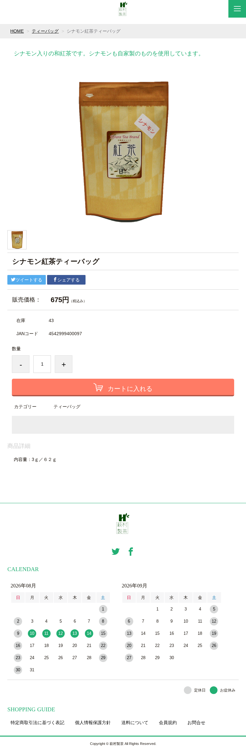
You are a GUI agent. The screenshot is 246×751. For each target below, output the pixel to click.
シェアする (68, 279)
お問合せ (196, 722)
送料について (134, 722)
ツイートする (28, 279)
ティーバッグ (45, 31)
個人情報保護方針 (93, 722)
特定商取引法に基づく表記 (37, 722)
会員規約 (168, 722)
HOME (17, 31)
